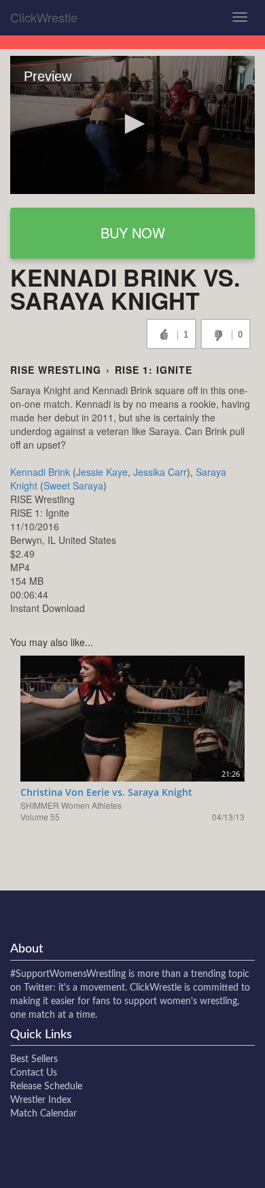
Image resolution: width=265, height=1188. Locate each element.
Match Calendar (43, 1114)
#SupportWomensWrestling (68, 974)
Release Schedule (46, 1086)
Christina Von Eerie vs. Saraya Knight (106, 792)
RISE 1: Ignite (153, 369)
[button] (132, 124)
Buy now (133, 232)
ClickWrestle (43, 17)
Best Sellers (34, 1059)
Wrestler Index (40, 1100)
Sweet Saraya (73, 485)
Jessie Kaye (102, 472)
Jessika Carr (160, 472)
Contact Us (33, 1073)
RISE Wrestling (55, 369)
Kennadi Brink (40, 472)
